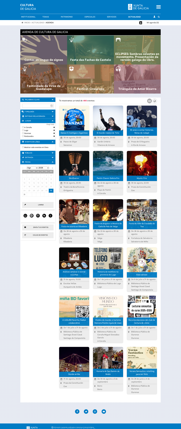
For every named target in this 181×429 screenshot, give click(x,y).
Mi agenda (31, 219)
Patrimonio (67, 17)
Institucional (28, 17)
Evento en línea (32, 142)
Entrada (29, 157)
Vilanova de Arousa (106, 145)
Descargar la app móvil (50, 219)
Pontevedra (28, 136)
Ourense (27, 133)
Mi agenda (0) (153, 23)
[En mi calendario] (38, 215)
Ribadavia (68, 242)
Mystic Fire (142, 178)
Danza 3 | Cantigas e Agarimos (74, 133)
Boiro (99, 389)
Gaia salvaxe (141, 275)
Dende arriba (74, 374)
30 (51, 191)
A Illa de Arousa (138, 145)
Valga (99, 242)
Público (28, 153)
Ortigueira (68, 191)
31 (24, 194)
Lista (149, 100)
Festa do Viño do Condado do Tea (142, 225)
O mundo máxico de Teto (108, 133)
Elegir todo (50, 124)
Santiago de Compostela (142, 290)
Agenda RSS (44, 219)
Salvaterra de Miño (139, 242)
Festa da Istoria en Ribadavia (74, 227)
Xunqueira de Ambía (73, 287)
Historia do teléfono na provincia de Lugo (108, 273)
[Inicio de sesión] (154, 17)
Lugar (28, 121)
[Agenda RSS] (44, 215)
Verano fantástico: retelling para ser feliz (142, 372)
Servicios (111, 17)
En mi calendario (38, 219)
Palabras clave (32, 100)
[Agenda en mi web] (25, 215)
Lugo (26, 130)
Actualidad (134, 17)
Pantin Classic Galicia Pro (108, 178)
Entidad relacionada (35, 116)
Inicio (27, 23)
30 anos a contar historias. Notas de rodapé (142, 131)
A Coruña (28, 127)
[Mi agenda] (31, 215)
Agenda (50, 23)
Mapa (154, 100)
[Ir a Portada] (28, 8)
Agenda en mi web (25, 219)
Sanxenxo (68, 145)
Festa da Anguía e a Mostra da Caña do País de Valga (108, 225)
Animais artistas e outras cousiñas (74, 273)
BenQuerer (74, 178)
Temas (45, 17)
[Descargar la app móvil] (50, 215)
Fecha (28, 162)
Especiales (90, 17)
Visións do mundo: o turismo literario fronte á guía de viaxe (108, 321)
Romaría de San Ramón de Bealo (108, 372)
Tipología (29, 112)
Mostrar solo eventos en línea (36, 147)
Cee (133, 191)
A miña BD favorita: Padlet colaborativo (74, 321)
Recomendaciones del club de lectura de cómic (142, 321)
